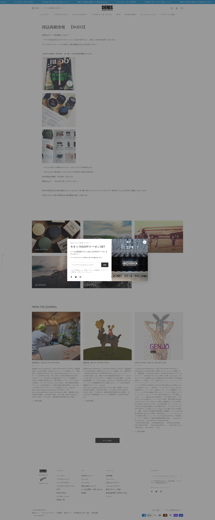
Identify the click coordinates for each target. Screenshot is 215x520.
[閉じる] (144, 242)
